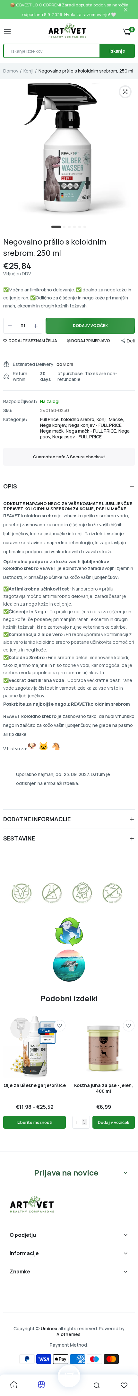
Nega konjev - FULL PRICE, (95, 425)
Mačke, (116, 419)
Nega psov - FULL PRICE (77, 437)
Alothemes (68, 1334)
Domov (10, 71)
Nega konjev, (54, 425)
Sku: (8, 410)
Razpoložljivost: (20, 401)
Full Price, (50, 419)
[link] (59, 1025)
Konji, (103, 419)
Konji (28, 71)
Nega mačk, (53, 431)
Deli (131, 341)
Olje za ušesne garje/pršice (35, 1085)
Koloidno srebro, (79, 419)
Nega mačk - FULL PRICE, (92, 431)
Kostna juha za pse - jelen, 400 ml (103, 1088)
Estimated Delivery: (34, 364)
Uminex (49, 1328)
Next (127, 1081)
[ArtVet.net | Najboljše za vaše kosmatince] (67, 31)
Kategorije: (15, 419)
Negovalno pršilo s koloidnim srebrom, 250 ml (54, 247)
